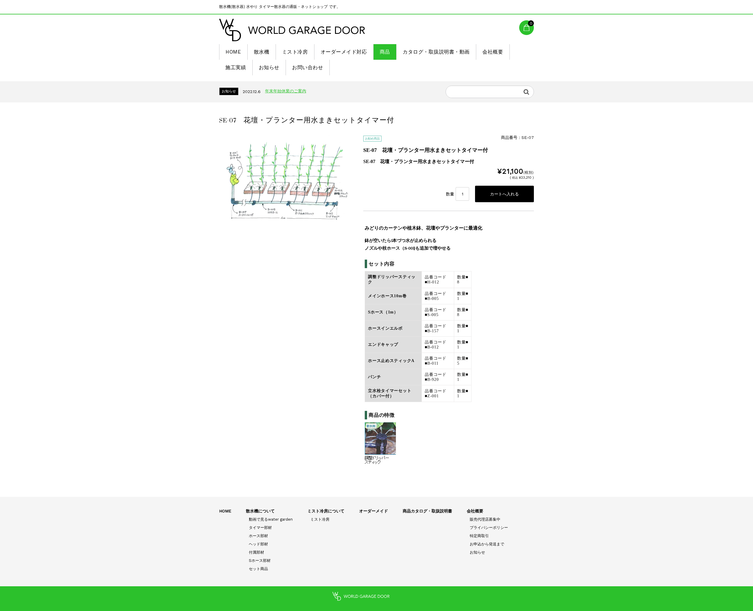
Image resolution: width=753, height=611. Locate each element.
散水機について (260, 511)
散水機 (261, 52)
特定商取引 (479, 536)
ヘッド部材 (258, 544)
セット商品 (258, 569)
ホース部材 (258, 536)
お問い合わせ (307, 67)
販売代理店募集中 (485, 519)
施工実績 (235, 67)
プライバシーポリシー (489, 527)
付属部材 (256, 552)
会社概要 (492, 52)
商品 (385, 52)
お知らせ (269, 67)
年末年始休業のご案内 (285, 91)
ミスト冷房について (325, 511)
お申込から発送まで (487, 544)
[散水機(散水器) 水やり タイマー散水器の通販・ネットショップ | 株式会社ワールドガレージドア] (292, 30)
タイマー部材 (260, 527)
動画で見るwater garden (271, 519)
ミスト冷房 (295, 52)
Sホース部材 (260, 560)
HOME (233, 52)
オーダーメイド (373, 511)
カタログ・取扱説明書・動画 (436, 52)
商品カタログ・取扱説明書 (427, 511)
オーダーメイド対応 (344, 52)
